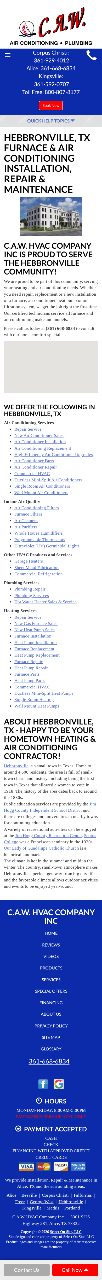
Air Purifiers (25, 526)
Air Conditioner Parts (34, 460)
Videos (51, 956)
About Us (51, 1014)
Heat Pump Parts (29, 680)
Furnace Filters (28, 514)
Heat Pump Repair (31, 667)
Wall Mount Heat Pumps (36, 706)
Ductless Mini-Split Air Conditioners (48, 479)
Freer (20, 1201)
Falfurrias (83, 1195)
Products (51, 967)
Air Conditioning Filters (36, 507)
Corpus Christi (55, 1195)
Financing (51, 1002)
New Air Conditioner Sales (39, 435)
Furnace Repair (28, 661)
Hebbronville (16, 765)
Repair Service (28, 429)
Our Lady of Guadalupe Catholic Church (41, 848)
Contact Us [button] (26, 1270)
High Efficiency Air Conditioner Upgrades (53, 454)
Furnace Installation (33, 636)
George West (42, 1201)
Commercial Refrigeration (38, 573)
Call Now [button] (72, 1270)
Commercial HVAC (32, 473)
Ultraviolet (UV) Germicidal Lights (47, 545)
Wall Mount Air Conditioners (41, 492)
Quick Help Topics (48, 121)
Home (51, 933)
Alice (11, 1195)
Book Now (50, 105)
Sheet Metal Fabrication (36, 567)
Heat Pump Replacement (37, 655)
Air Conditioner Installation (40, 441)
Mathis (53, 1208)
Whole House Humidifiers (38, 533)
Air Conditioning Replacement (42, 448)
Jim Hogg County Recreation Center (48, 835)
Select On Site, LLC (66, 1232)
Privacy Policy (51, 1025)
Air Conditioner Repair (35, 467)
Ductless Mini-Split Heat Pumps (43, 693)
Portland (72, 1208)
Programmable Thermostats (39, 539)
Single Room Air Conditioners (42, 486)
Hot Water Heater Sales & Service (45, 601)
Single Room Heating (34, 699)
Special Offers (51, 991)
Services (51, 979)
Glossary (51, 1048)
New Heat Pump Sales (34, 629)
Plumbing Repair (30, 589)
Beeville (29, 1195)
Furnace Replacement (34, 648)
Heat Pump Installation (35, 642)
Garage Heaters (28, 561)
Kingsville (32, 1208)
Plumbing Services (31, 595)
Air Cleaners (26, 520)
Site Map (51, 1037)
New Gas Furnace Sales (36, 623)
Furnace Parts (26, 674)
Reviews (51, 944)
